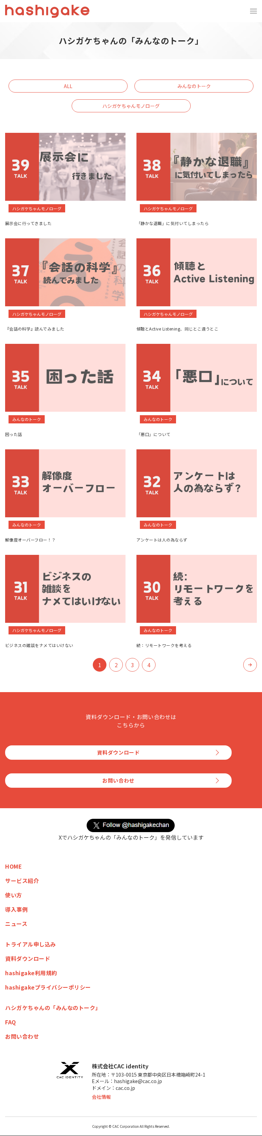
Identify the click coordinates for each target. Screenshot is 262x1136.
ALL (68, 86)
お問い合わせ (118, 780)
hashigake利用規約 (31, 973)
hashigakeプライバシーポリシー (48, 987)
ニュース (16, 924)
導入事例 (16, 909)
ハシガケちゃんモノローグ (131, 105)
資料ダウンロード (118, 752)
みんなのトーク (194, 86)
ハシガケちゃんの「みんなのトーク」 (53, 1008)
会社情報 (101, 1096)
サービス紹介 (22, 880)
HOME (13, 866)
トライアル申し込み (30, 944)
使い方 (13, 895)
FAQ (10, 1022)
